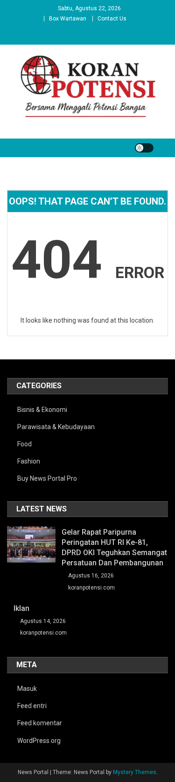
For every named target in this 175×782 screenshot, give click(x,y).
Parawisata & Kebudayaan (56, 427)
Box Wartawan (67, 18)
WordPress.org (39, 740)
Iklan (21, 608)
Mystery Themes (134, 772)
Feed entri (32, 705)
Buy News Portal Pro (47, 478)
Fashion (28, 461)
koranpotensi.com (91, 587)
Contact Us (112, 18)
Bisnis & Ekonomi (42, 409)
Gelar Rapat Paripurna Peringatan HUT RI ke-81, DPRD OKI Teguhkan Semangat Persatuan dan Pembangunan (114, 547)
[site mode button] (144, 147)
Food (24, 444)
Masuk (27, 688)
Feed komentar (39, 723)
